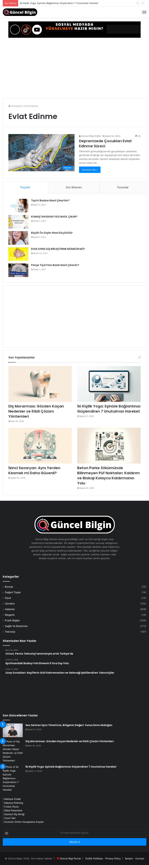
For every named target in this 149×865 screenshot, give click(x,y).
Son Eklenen (74, 187)
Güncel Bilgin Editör (91, 136)
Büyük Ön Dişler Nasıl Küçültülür (52, 233)
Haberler (10, 609)
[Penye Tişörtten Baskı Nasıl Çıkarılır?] (18, 270)
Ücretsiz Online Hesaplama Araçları (24, 821)
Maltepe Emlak (12, 799)
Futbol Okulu (11, 806)
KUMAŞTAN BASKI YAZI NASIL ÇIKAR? (54, 216)
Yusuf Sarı (10, 818)
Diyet (8, 598)
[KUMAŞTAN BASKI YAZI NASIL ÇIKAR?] (18, 222)
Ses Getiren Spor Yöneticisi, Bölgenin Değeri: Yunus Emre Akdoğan (68, 725)
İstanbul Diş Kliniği (14, 814)
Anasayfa (16, 105)
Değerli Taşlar (13, 592)
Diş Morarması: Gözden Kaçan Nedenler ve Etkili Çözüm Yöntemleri (36, 411)
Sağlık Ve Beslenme (16, 626)
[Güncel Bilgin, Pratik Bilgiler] (20, 12)
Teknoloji (10, 631)
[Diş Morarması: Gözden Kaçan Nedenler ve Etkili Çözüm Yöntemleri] (40, 384)
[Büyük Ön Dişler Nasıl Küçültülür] (18, 238)
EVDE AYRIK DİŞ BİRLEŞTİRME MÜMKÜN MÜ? (58, 249)
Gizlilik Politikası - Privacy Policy (103, 858)
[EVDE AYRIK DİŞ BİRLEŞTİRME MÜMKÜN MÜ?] (18, 254)
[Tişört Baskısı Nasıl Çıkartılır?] (18, 205)
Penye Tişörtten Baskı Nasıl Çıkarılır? (55, 265)
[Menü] (144, 12)
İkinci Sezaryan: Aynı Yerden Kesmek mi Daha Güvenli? (34, 470)
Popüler (25, 187)
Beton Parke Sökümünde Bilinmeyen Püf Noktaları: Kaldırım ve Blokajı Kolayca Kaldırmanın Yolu (108, 475)
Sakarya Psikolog (13, 802)
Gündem (10, 603)
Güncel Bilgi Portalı (70, 858)
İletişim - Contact (134, 858)
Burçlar (9, 586)
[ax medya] (74, 29)
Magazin (10, 614)
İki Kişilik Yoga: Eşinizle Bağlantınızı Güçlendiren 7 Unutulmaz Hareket (59, 3)
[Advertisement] (74, 68)
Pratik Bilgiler (12, 620)
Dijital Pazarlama (13, 810)
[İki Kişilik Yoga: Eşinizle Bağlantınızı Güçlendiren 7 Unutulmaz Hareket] (109, 384)
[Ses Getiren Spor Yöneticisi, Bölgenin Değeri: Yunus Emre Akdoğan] (13, 730)
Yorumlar (123, 187)
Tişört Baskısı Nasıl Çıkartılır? (50, 200)
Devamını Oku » (90, 169)
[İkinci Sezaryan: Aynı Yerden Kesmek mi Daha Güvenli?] (40, 446)
